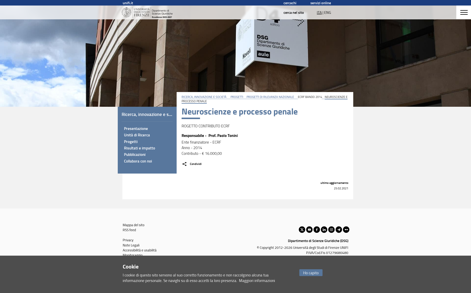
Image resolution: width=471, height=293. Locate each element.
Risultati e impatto (139, 148)
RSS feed (129, 229)
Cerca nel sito (294, 12)
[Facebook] (317, 229)
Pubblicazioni (135, 154)
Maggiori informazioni (257, 280)
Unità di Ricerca (137, 135)
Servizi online (320, 2)
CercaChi (290, 2)
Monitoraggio (133, 255)
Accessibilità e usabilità (140, 250)
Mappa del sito (133, 224)
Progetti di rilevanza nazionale (270, 97)
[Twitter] (302, 229)
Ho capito (311, 272)
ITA (319, 12)
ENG (327, 12)
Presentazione (136, 128)
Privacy (128, 239)
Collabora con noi (138, 161)
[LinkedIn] (324, 229)
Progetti (237, 97)
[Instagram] (331, 229)
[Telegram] (339, 229)
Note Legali (131, 245)
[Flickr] (346, 229)
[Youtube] (309, 229)
